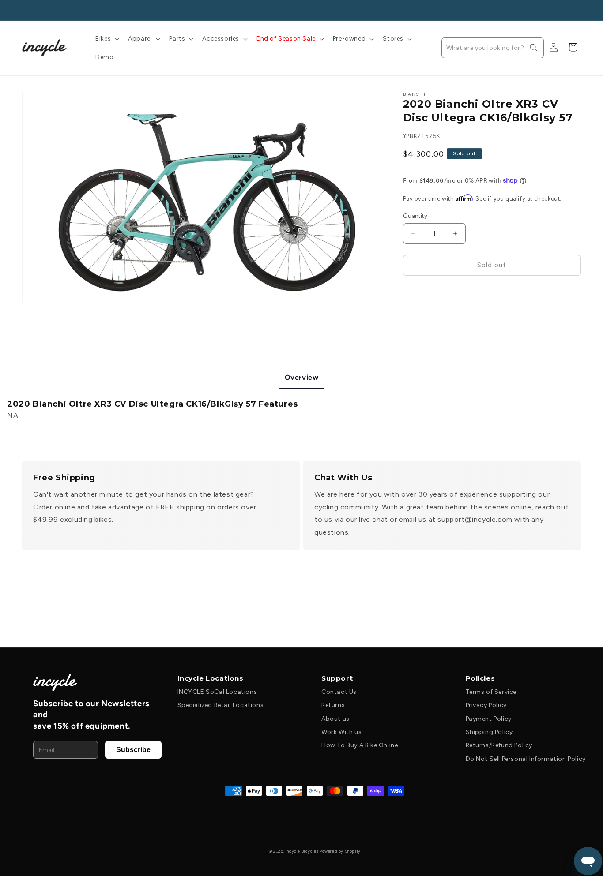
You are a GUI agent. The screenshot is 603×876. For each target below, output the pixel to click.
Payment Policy (489, 719)
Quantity (415, 216)
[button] (106, 39)
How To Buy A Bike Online (359, 745)
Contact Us (339, 692)
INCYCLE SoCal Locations (217, 692)
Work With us (341, 732)
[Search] (533, 47)
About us (335, 719)
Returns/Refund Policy (499, 745)
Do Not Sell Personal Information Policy (526, 759)
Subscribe (133, 749)
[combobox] (492, 48)
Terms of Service (491, 692)
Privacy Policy (486, 705)
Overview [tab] (302, 377)
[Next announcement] (578, 10)
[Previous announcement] (25, 10)
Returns (333, 705)
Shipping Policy (489, 732)
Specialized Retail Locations (220, 705)
